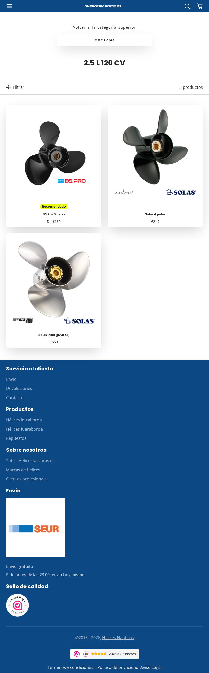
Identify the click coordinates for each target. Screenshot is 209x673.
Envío (11, 379)
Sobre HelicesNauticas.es (30, 460)
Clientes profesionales (27, 479)
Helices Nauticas (118, 637)
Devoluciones (19, 388)
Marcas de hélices (23, 470)
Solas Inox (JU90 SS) (53, 290)
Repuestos (16, 438)
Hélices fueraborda (24, 429)
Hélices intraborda (24, 420)
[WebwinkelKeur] (17, 615)
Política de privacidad (117, 667)
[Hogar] (104, 6)
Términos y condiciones (70, 667)
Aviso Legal (151, 667)
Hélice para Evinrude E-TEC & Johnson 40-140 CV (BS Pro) (53, 166)
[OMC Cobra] (104, 40)
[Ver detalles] (35, 527)
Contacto (15, 397)
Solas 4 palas (155, 166)
